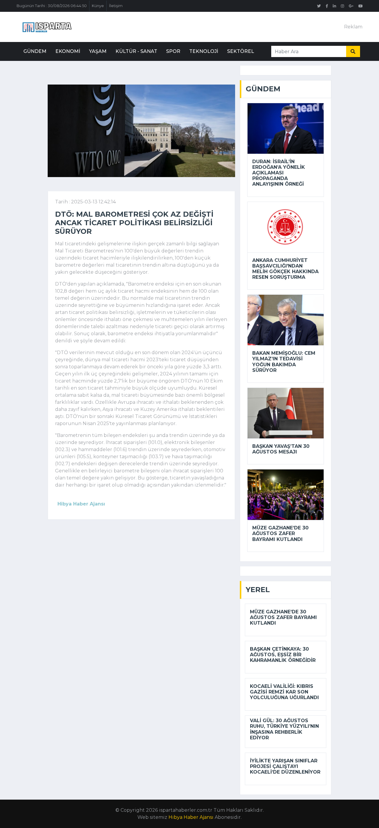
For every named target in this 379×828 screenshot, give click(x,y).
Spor (173, 51)
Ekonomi (67, 51)
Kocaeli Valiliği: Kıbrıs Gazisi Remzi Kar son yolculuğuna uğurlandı (284, 691)
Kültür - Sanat (136, 51)
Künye (98, 6)
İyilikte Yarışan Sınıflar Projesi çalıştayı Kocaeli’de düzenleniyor (285, 766)
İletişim (116, 6)
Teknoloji (203, 51)
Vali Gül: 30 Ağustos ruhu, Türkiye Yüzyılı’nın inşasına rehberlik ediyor (284, 729)
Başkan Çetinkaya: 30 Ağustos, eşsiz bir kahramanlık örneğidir (283, 654)
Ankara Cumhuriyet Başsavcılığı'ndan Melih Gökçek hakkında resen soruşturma (285, 268)
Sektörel (240, 51)
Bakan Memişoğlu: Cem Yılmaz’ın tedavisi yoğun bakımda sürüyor (283, 361)
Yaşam (98, 51)
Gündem (34, 51)
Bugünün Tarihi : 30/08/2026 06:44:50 (52, 6)
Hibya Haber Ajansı (190, 817)
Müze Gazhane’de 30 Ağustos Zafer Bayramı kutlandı (280, 533)
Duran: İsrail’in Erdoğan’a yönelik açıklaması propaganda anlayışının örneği (278, 173)
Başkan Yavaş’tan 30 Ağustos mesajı (280, 449)
